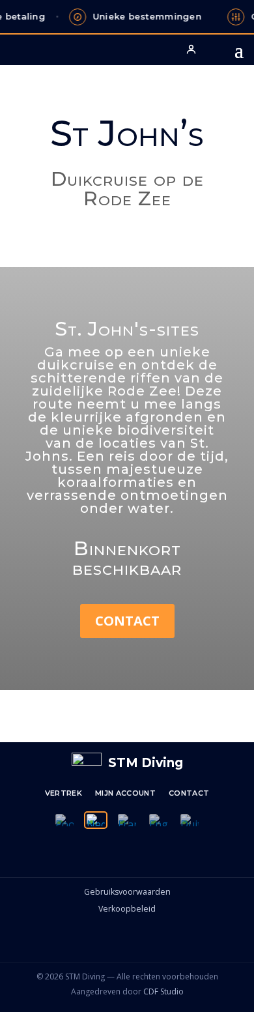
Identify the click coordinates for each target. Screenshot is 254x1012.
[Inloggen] (190, 48)
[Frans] (127, 820)
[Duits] (189, 820)
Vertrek (63, 793)
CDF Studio (163, 991)
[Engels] (158, 820)
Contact (127, 620)
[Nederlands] (95, 820)
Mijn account (125, 793)
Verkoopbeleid (127, 908)
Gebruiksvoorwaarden (127, 891)
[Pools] (64, 820)
